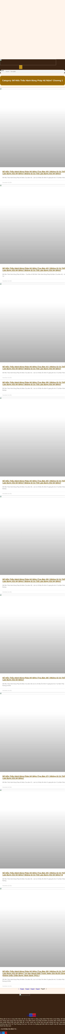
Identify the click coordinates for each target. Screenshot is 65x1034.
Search (2, 70)
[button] (20, 67)
